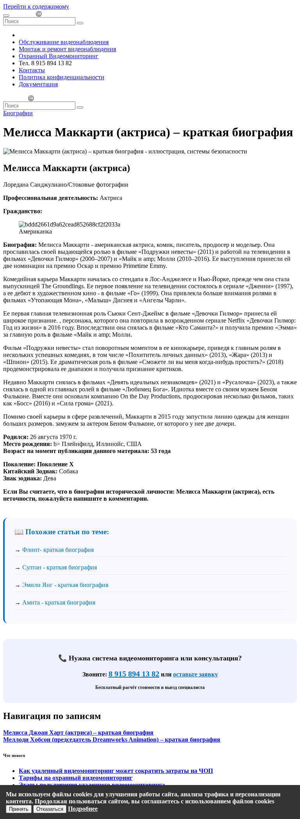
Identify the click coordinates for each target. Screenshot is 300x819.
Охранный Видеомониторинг (58, 56)
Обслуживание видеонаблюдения (64, 42)
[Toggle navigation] (6, 15)
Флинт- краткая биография (58, 549)
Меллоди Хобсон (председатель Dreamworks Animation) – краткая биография (111, 739)
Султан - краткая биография (59, 567)
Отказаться (49, 809)
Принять (19, 809)
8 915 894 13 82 (134, 673)
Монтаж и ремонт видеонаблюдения (67, 49)
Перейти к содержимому (36, 6)
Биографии (18, 113)
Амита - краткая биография (58, 602)
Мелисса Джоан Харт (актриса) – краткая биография (78, 732)
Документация (38, 84)
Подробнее (83, 808)
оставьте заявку (195, 674)
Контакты (32, 70)
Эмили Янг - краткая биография (65, 585)
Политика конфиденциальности (61, 77)
